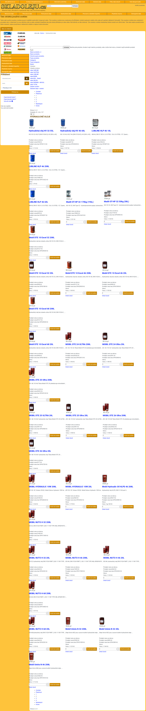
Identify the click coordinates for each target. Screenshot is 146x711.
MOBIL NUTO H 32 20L (39, 558)
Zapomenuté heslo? (10, 97)
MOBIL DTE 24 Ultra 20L (113, 344)
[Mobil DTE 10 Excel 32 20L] (31, 265)
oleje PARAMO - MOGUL (37, 82)
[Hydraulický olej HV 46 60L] (62, 122)
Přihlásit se (15, 92)
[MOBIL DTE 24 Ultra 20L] (105, 336)
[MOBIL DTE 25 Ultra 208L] (32, 371)
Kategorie (33, 60)
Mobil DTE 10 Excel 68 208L (41, 309)
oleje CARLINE (34, 70)
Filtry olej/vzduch (115, 2)
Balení (32, 64)
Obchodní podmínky (60, 2)
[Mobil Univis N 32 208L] (68, 621)
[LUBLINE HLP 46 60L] (32, 194)
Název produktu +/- (36, 52)
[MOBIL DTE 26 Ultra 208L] (106, 407)
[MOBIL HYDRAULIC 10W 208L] (32, 478)
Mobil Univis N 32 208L (76, 629)
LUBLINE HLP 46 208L (39, 166)
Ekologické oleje (136, 14)
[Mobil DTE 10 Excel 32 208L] (32, 229)
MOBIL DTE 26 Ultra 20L (40, 451)
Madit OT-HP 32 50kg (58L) (116, 201)
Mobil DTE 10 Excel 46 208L (78, 273)
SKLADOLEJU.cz (10, 2)
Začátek (38, 91)
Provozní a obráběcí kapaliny (91, 14)
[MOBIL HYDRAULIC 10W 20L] (68, 478)
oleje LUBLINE (34, 74)
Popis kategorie (34, 62)
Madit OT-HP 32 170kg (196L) (79, 202)
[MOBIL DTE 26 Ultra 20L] (31, 443)
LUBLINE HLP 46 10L (101, 131)
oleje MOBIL (33, 76)
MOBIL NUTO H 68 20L (39, 629)
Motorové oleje (9, 14)
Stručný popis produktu (37, 56)
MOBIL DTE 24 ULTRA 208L (78, 344)
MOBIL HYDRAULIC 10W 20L (78, 486)
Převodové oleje (27, 14)
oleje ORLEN (34, 80)
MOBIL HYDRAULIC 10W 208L (42, 486)
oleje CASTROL (34, 72)
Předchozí (39, 93)
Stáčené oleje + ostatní (37, 88)
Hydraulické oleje (66, 14)
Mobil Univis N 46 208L (39, 664)
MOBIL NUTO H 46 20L (113, 558)
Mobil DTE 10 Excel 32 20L (41, 273)
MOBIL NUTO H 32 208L (40, 522)
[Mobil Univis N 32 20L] (102, 621)
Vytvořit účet (8, 101)
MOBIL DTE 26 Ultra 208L (114, 415)
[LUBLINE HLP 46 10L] (95, 122)
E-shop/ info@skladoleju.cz (34, 2)
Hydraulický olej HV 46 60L (72, 131)
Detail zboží (32, 153)
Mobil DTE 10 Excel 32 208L (41, 237)
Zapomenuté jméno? (10, 99)
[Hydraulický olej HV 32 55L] (31, 122)
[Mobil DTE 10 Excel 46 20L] (105, 265)
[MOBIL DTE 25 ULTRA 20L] (31, 407)
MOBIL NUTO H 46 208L (76, 558)
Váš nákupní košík (135, 2)
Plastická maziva (117, 14)
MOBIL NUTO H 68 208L (40, 593)
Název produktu (35, 54)
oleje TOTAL (33, 84)
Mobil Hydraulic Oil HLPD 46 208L (117, 486)
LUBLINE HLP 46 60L (38, 202)
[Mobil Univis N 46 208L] (31, 656)
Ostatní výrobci (34, 86)
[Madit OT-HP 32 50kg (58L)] (108, 193)
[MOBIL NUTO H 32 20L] (32, 549)
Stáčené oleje (97, 2)
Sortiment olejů (80, 2)
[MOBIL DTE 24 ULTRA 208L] (68, 336)
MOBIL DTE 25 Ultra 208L (40, 380)
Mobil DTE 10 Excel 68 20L (41, 344)
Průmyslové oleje (46, 14)
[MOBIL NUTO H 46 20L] (106, 549)
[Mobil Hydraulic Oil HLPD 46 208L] (104, 478)
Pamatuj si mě (7, 88)
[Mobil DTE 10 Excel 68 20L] (31, 336)
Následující (39, 104)
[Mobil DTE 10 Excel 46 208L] (69, 265)
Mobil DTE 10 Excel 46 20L (114, 273)
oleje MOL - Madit (35, 78)
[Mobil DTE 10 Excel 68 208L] (32, 300)
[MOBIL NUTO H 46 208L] (68, 549)
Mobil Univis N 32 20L (109, 629)
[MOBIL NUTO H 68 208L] (32, 585)
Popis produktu (34, 58)
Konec (38, 106)
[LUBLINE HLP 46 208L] (32, 158)
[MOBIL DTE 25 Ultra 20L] (68, 407)
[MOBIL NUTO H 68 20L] (32, 621)
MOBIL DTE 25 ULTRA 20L (41, 415)
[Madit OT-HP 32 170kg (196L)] (68, 194)
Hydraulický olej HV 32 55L (41, 131)
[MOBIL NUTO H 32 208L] (32, 514)
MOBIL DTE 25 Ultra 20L (77, 415)
